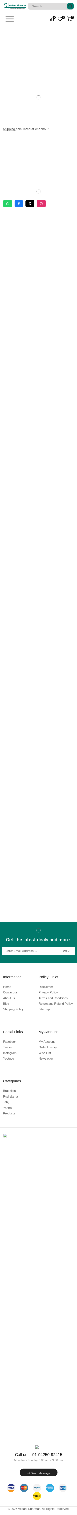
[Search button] (70, 6)
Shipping (9, 129)
